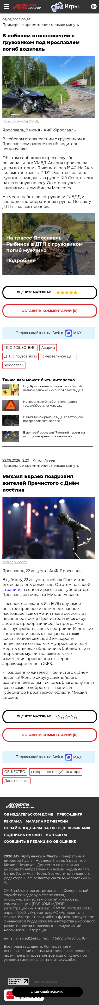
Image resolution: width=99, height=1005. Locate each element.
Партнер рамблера (45, 981)
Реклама (13, 821)
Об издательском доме (28, 814)
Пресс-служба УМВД (20, 121)
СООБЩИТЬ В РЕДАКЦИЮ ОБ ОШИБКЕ (40, 841)
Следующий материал (47, 991)
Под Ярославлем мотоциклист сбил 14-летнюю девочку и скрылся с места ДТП (53, 388)
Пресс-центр (69, 814)
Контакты (56, 835)
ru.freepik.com (14, 562)
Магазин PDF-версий (47, 821)
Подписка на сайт (23, 835)
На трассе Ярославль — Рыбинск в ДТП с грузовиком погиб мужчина (44, 244)
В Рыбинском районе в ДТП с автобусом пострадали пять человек (53, 419)
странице (12, 589)
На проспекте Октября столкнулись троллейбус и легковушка (50, 403)
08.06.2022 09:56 (16, 20)
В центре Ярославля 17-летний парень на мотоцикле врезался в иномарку (54, 434)
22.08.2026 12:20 (15, 460)
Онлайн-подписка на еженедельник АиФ (47, 828)
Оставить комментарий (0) (50, 311)
